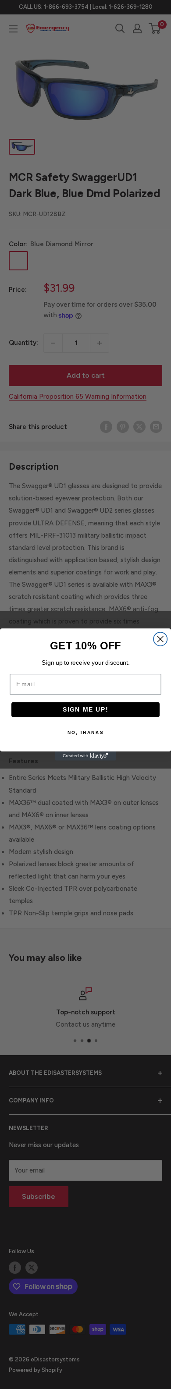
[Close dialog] (160, 639)
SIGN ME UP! (86, 709)
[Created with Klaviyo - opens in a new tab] (85, 756)
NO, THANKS (85, 732)
